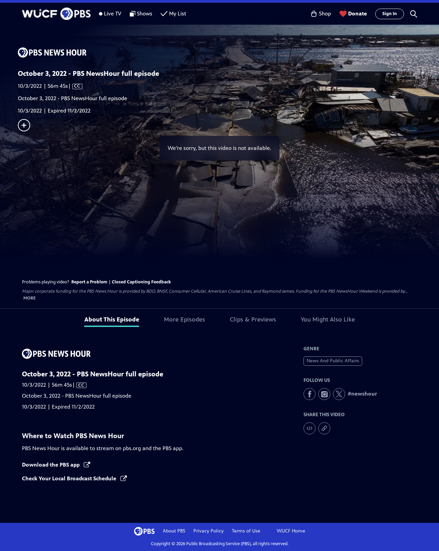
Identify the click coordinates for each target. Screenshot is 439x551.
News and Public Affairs (333, 361)
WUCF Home (291, 531)
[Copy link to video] (324, 428)
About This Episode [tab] (111, 319)
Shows (144, 13)
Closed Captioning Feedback (141, 282)
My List (177, 13)
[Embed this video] (310, 428)
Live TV (112, 13)
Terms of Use (246, 531)
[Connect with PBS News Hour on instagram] (324, 394)
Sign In (389, 13)
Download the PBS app (51, 464)
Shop (325, 13)
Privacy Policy (208, 531)
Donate (357, 13)
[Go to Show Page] (228, 52)
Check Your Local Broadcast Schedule (70, 478)
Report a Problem (89, 282)
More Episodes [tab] (184, 319)
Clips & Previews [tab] (253, 319)
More (29, 298)
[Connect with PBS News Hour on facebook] (310, 394)
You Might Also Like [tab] (328, 319)
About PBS (174, 531)
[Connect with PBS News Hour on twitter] (339, 394)
